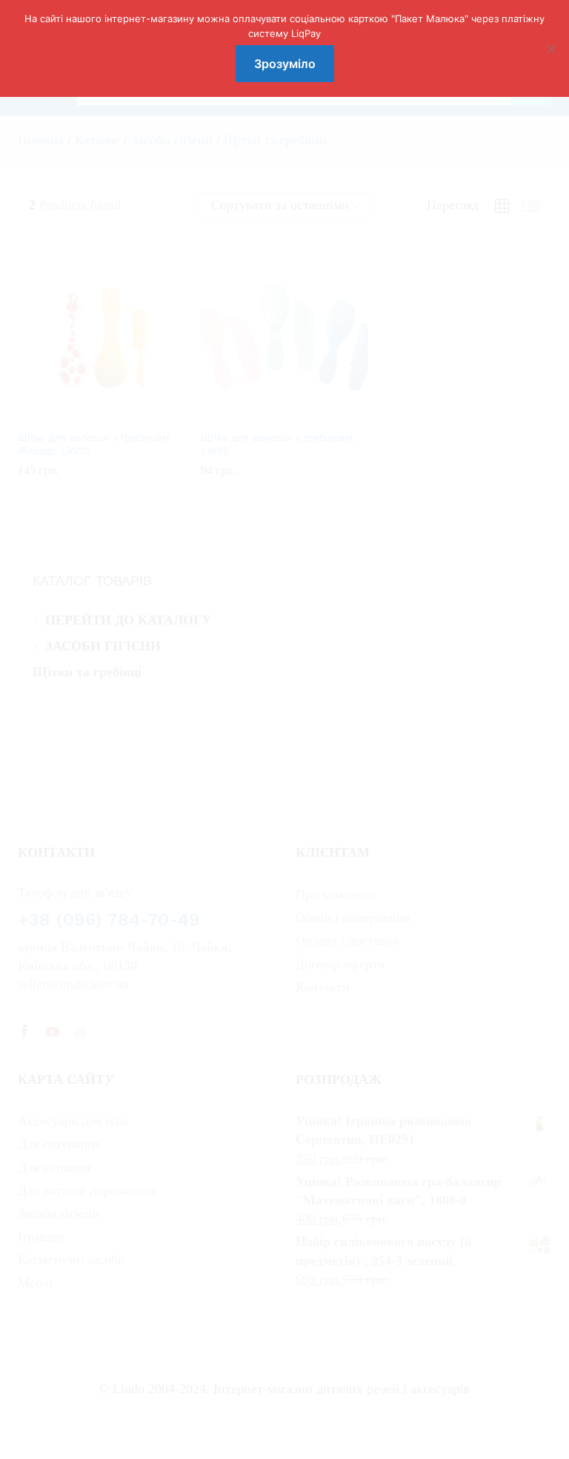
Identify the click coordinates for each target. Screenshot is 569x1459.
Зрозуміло (285, 63)
